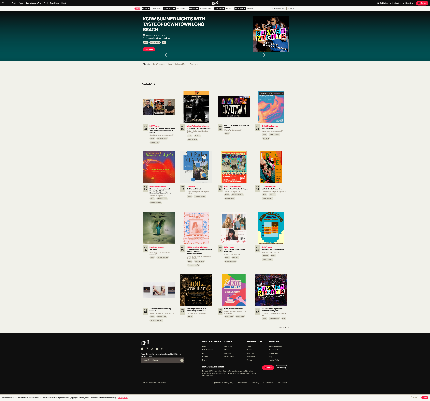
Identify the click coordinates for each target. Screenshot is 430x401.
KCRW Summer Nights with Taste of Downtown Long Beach (174, 24)
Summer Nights (155, 42)
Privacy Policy (227, 383)
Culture (205, 357)
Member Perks (274, 360)
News (21, 3)
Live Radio (228, 346)
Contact (249, 360)
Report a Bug (216, 383)
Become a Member (275, 346)
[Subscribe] (182, 360)
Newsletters (54, 3)
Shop (270, 357)
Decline (414, 398)
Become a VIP (273, 350)
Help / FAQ (250, 353)
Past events (194, 64)
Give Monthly (281, 368)
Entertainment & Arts (33, 3)
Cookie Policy (254, 383)
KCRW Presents (159, 64)
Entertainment (207, 350)
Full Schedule (229, 357)
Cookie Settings (282, 383)
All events (146, 64)
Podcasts (395, 3)
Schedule (291, 8)
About (248, 346)
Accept (424, 398)
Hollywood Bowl (180, 64)
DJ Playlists (384, 3)
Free (164, 42)
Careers (249, 350)
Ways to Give (273, 353)
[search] (8, 3)
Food (45, 3)
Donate (423, 3)
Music (14, 3)
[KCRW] (145, 345)
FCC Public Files (267, 383)
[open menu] (3, 3)
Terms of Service (241, 383)
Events (63, 3)
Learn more (149, 49)
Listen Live (409, 3)
